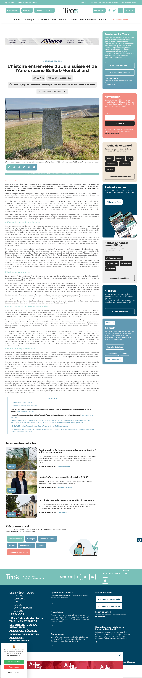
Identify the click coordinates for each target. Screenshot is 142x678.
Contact (84, 2)
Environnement (88, 20)
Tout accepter (14, 662)
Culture (103, 20)
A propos (93, 2)
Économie (19, 598)
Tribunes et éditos (23, 621)
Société (73, 20)
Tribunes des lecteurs (26, 618)
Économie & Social (47, 20)
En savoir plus (110, 84)
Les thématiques (21, 592)
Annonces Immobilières (109, 2)
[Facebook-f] (109, 10)
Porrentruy (46, 85)
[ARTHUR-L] (71, 665)
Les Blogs (16, 614)
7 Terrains (110, 269)
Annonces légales (128, 2)
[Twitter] (114, 10)
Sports (62, 20)
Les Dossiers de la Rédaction (23, 626)
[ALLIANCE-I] (52, 53)
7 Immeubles (112, 263)
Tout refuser (14, 667)
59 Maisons (126, 263)
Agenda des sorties (24, 634)
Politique (29, 20)
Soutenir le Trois (119, 20)
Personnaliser (13, 672)
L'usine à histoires (52, 61)
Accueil (18, 20)
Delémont (17, 85)
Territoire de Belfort (86, 85)
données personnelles (112, 133)
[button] (9, 167)
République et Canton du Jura (64, 85)
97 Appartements (114, 258)
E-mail (107, 113)
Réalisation (126, 662)
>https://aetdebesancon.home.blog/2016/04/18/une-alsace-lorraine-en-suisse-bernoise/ (46, 415)
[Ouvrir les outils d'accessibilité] (139, 540)
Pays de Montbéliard (31, 85)
